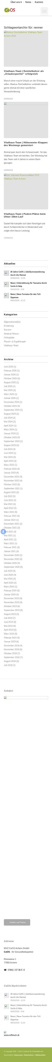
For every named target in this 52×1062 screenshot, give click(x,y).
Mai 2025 (8, 390)
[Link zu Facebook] (33, 1058)
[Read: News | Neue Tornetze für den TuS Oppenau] (6, 295)
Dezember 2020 (11, 555)
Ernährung (9, 326)
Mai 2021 (8, 535)
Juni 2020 (8, 575)
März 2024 (9, 429)
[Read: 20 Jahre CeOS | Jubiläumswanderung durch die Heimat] (6, 273)
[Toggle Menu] (44, 11)
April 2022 (8, 508)
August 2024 (10, 414)
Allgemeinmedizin (12, 322)
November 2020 (11, 559)
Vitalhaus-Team (11, 345)
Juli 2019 (8, 618)
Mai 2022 (8, 504)
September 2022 (11, 488)
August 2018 (10, 661)
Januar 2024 (10, 433)
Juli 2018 (8, 665)
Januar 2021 (10, 551)
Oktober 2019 (10, 606)
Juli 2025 (8, 386)
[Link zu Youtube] (41, 1058)
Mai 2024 (8, 421)
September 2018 (11, 657)
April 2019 (8, 630)
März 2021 (9, 543)
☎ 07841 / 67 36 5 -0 (14, 970)
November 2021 (11, 523)
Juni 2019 (8, 622)
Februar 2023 (10, 469)
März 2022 (9, 512)
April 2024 (8, 425)
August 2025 (10, 382)
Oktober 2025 (10, 378)
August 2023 (10, 445)
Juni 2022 (8, 500)
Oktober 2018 (10, 653)
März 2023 (9, 465)
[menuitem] (16, 2)
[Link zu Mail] (46, 1058)
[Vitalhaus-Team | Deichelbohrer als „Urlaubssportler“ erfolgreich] (26, 48)
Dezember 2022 (11, 476)
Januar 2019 (10, 641)
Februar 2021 (10, 547)
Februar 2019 (10, 637)
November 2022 (11, 480)
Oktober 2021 (10, 527)
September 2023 (11, 441)
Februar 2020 (10, 590)
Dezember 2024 (11, 402)
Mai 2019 (8, 626)
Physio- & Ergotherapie (15, 341)
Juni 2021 (8, 531)
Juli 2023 (8, 449)
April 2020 (8, 582)
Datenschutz (29, 1055)
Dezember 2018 (11, 645)
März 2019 (9, 633)
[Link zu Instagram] (37, 1058)
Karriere (7, 329)
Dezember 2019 (11, 598)
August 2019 (10, 614)
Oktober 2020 (10, 563)
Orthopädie (9, 337)
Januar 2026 (10, 374)
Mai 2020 (8, 578)
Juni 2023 (8, 453)
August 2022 (10, 492)
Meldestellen (40, 1055)
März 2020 (9, 586)
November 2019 (11, 602)
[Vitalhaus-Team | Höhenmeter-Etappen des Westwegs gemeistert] (26, 120)
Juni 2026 (8, 366)
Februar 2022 (10, 516)
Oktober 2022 (10, 484)
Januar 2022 (10, 520)
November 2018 (11, 649)
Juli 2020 (8, 571)
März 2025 (9, 394)
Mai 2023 (8, 457)
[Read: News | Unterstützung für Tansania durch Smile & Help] (6, 284)
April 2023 (8, 461)
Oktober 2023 (10, 437)
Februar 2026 (10, 370)
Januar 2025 (10, 398)
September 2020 (11, 567)
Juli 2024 (8, 417)
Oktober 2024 (10, 406)
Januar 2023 (10, 472)
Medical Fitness (11, 333)
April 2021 (8, 539)
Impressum (18, 1055)
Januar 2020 (10, 594)
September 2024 (11, 410)
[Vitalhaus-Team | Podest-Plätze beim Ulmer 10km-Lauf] (26, 191)
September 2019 (11, 610)
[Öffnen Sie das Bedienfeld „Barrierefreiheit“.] (3, 531)
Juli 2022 (8, 496)
